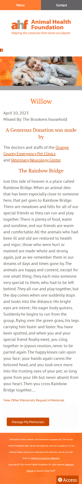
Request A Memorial (50, 400)
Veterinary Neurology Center (36, 160)
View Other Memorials (19, 400)
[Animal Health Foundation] (41, 27)
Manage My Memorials (28, 422)
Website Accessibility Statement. (45, 458)
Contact (61, 5)
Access (70, 480)
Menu (20, 5)
